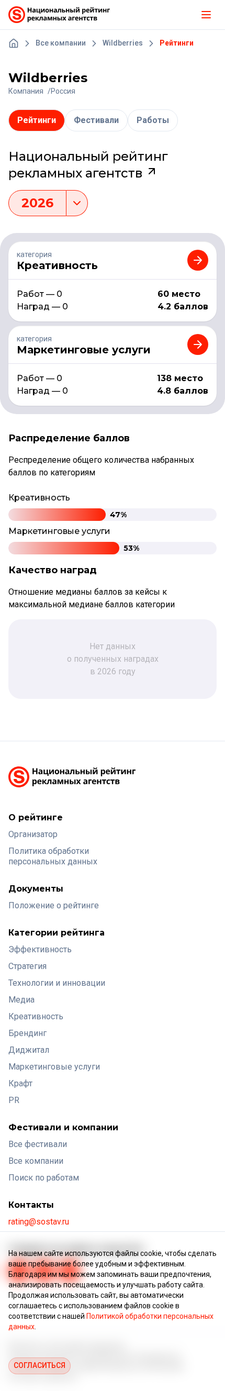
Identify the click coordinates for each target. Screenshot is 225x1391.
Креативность (35, 1016)
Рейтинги (36, 120)
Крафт (20, 1083)
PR (13, 1100)
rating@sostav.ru (38, 1222)
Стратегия (27, 966)
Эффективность (40, 949)
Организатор (33, 834)
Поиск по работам (43, 1178)
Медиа (21, 1000)
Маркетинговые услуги (54, 1067)
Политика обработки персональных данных (52, 856)
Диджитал (28, 1050)
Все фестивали (37, 1144)
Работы (153, 120)
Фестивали (96, 120)
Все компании (35, 1161)
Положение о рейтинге (53, 905)
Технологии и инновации (56, 983)
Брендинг (27, 1033)
